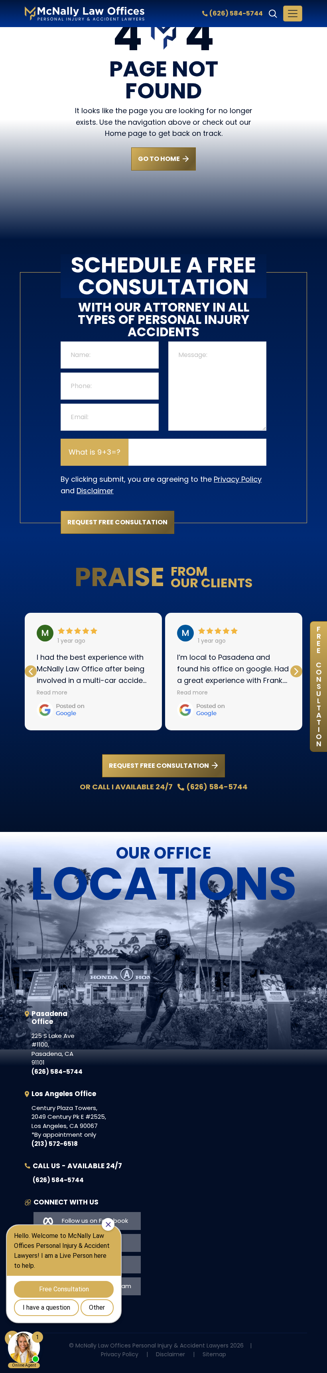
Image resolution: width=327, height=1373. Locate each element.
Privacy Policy (238, 479)
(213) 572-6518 (55, 1144)
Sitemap (214, 1354)
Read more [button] (52, 692)
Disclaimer (95, 491)
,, (53, 1049)
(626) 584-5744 (236, 13)
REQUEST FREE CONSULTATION (159, 765)
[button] (296, 671)
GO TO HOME (159, 158)
